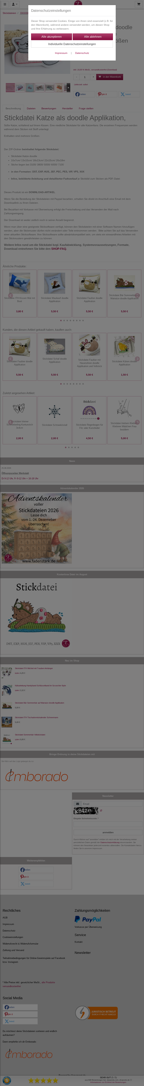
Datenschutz (82, 53)
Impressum (61, 53)
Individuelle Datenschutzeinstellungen (72, 44)
